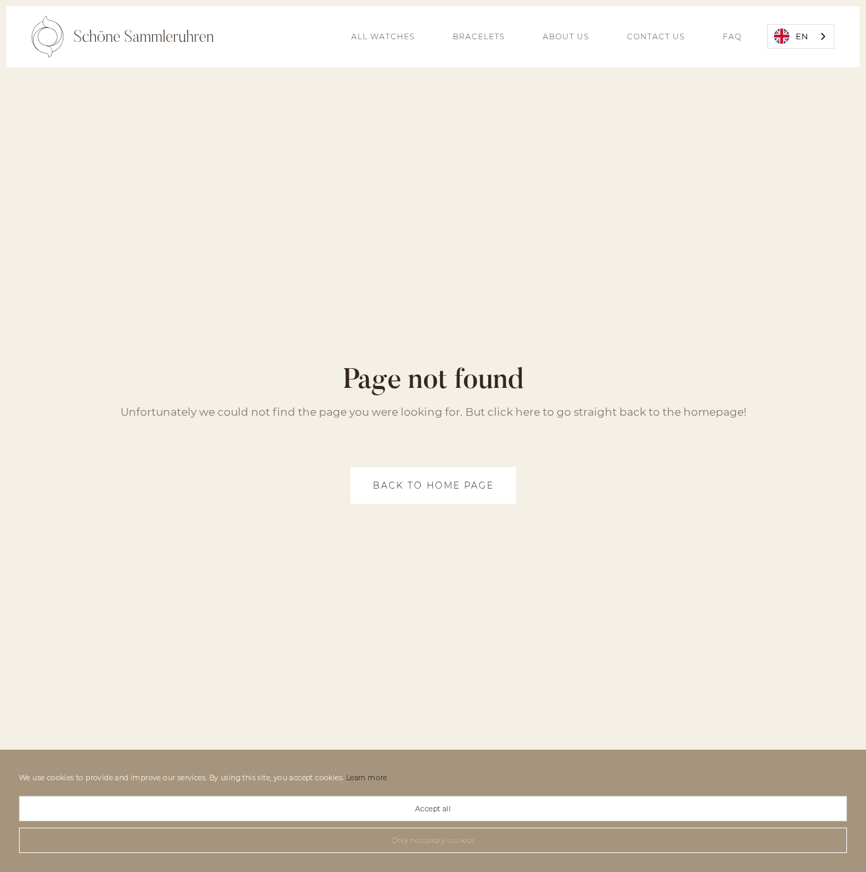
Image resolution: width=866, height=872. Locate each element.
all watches (383, 36)
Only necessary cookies (433, 840)
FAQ (732, 36)
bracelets (479, 36)
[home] (123, 37)
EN (802, 36)
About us (566, 36)
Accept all (433, 808)
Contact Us (656, 36)
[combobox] (800, 36)
